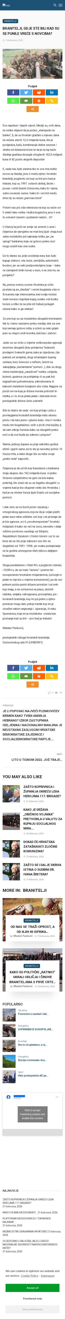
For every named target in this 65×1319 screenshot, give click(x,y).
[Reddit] (39, 92)
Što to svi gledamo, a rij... (32, 1044)
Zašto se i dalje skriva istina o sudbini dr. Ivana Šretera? (42, 869)
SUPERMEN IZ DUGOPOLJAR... (35, 1029)
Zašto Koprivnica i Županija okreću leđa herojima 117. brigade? (42, 791)
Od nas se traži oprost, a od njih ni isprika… (33, 929)
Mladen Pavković (23, 936)
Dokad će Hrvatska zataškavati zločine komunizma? (40, 846)
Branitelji (10, 21)
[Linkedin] (52, 92)
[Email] (26, 101)
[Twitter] (26, 92)
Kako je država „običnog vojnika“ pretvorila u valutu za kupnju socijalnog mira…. (42, 819)
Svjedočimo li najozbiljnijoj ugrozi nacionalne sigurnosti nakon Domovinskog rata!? (30, 1244)
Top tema (22, 1010)
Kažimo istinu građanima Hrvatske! (25, 1231)
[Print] (39, 101)
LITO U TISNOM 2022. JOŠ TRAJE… (37, 760)
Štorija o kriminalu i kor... (32, 1060)
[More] (33, 109)
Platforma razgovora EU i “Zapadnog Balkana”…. (27, 1220)
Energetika (23, 1026)
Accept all (32, 1287)
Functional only (32, 1298)
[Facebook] (13, 92)
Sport (20, 1072)
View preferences (32, 1309)
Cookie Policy (29, 1275)
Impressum (47, 1275)
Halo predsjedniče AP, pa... (33, 1075)
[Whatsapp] (13, 101)
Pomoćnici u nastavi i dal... (33, 1014)
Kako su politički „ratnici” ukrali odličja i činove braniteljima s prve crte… (32, 977)
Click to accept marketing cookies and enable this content (32, 1114)
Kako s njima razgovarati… (20, 1212)
